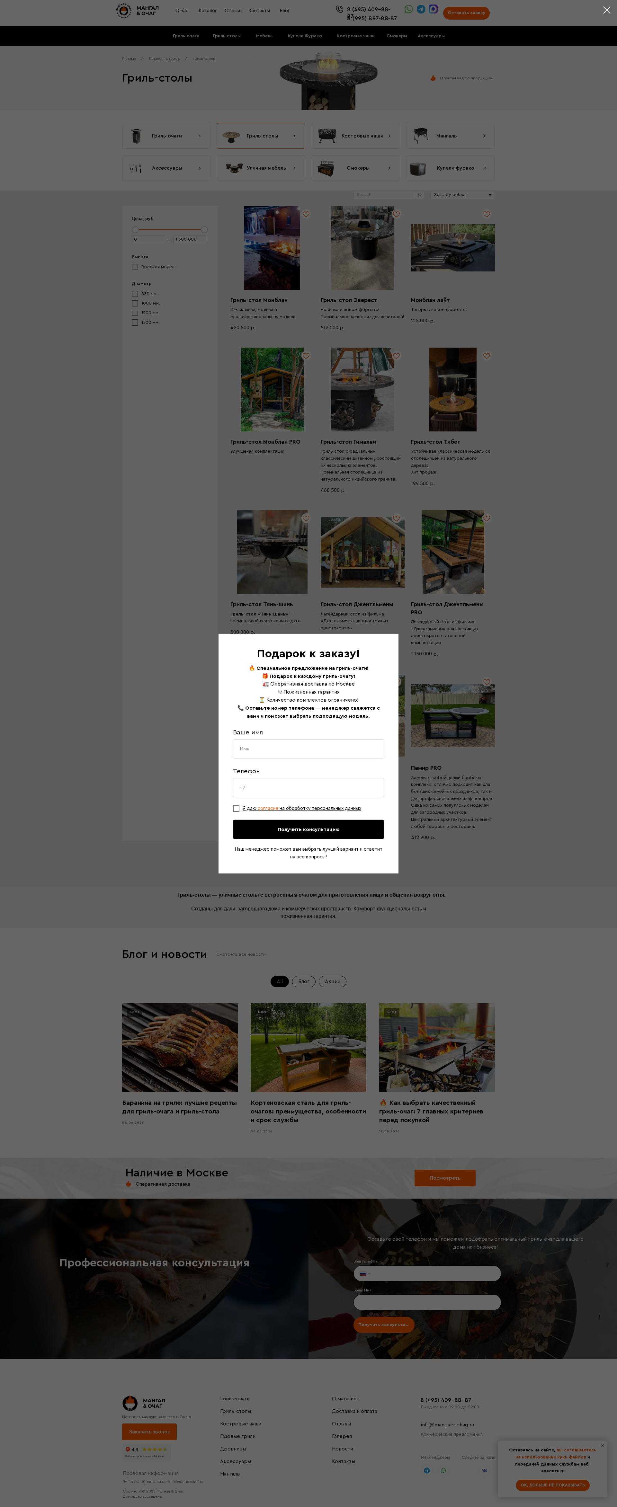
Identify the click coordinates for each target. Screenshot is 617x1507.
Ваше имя (248, 732)
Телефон (246, 771)
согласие (269, 808)
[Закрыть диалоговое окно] (607, 10)
